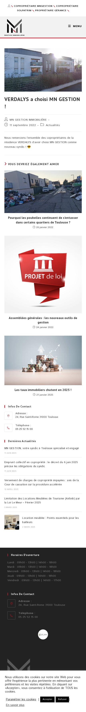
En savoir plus (15, 705)
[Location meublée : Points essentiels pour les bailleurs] (11, 522)
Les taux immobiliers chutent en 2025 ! (43, 390)
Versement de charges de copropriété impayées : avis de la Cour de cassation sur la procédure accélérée (41, 483)
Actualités (53, 125)
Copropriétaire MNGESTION (33, 6)
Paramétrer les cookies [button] (21, 699)
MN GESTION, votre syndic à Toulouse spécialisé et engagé (41, 448)
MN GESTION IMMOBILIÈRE (28, 120)
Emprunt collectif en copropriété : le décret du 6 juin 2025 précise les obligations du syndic (41, 465)
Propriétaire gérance (50, 10)
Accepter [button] (47, 699)
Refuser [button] (62, 699)
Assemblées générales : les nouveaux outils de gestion (43, 320)
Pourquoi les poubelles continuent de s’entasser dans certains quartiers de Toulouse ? (43, 220)
